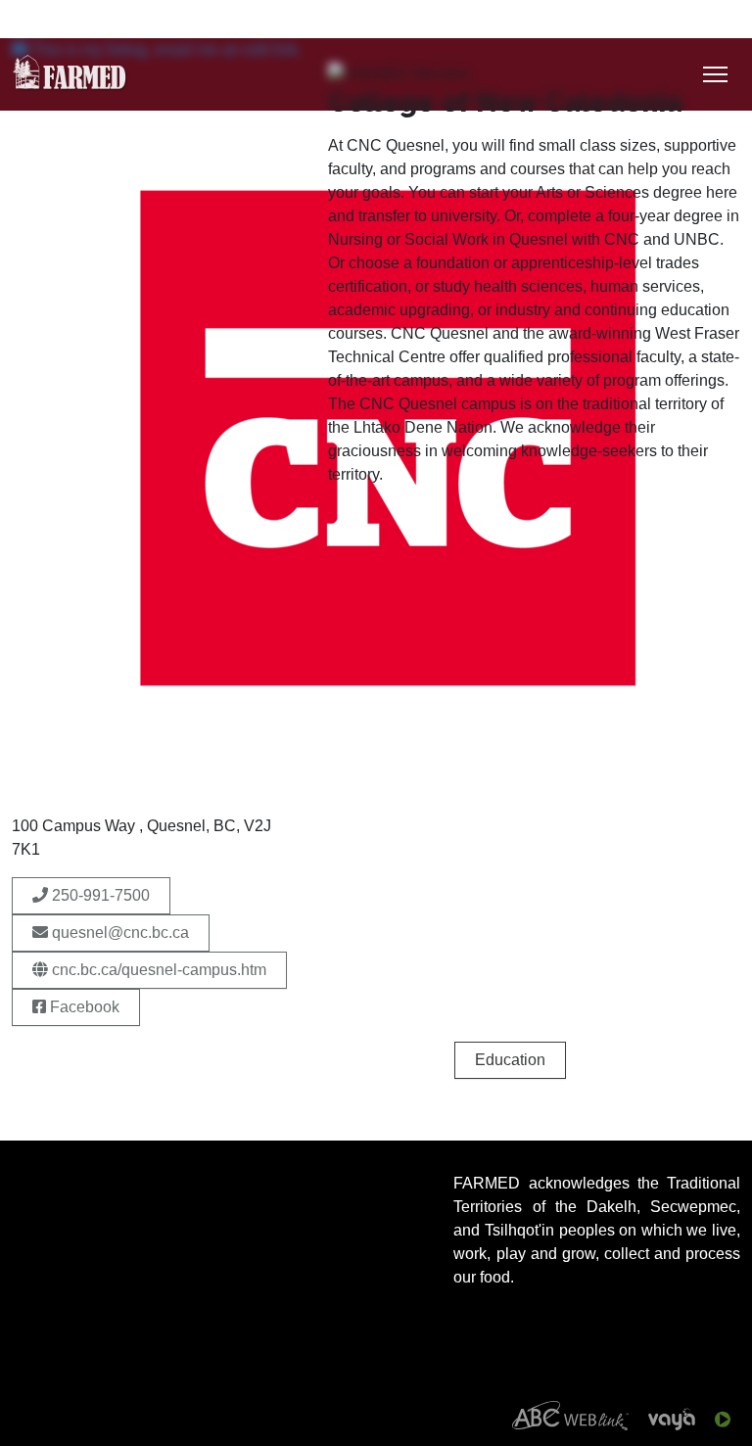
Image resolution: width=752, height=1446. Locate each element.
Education (510, 1059)
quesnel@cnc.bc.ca (118, 932)
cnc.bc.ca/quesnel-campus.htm (157, 969)
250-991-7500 (99, 895)
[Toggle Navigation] (715, 74)
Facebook (82, 1007)
